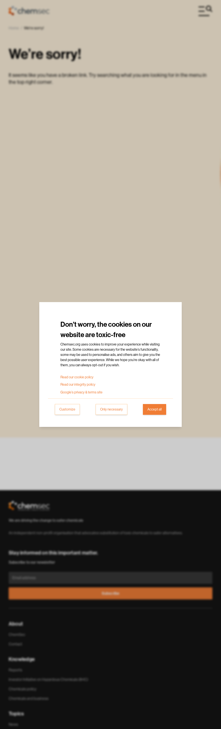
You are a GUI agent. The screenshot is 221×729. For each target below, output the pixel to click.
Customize (67, 409)
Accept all (154, 409)
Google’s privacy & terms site (81, 392)
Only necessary (111, 409)
